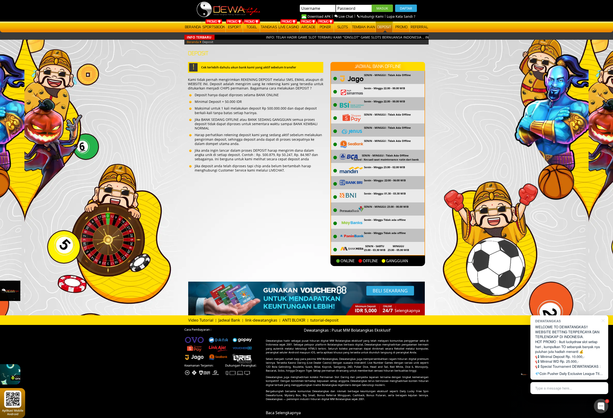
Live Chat (346, 16)
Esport (234, 27)
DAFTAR (406, 8)
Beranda (193, 27)
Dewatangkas (274, 340)
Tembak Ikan (363, 27)
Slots (342, 27)
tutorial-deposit (324, 320)
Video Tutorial (201, 320)
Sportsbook (214, 27)
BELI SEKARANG (390, 290)
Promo (401, 27)
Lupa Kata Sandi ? (401, 16)
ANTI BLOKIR (294, 320)
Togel (251, 27)
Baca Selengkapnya (283, 412)
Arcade (308, 27)
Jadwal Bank (229, 320)
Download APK (319, 16)
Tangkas (269, 27)
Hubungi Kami (372, 16)
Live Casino (288, 27)
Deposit (384, 27)
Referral (419, 27)
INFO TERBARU (199, 37)
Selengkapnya (407, 310)
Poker (325, 27)
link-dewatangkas (261, 320)
